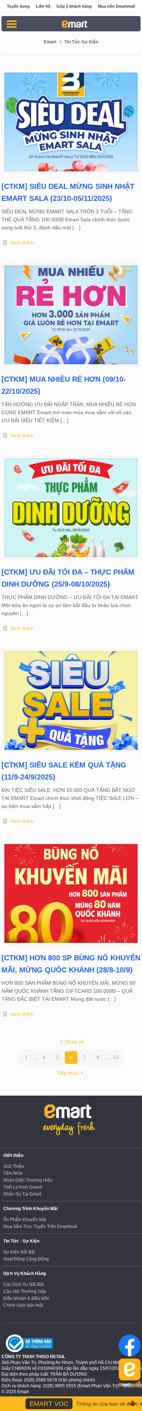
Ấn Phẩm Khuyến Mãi (24, 1219)
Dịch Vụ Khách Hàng (24, 1273)
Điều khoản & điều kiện (26, 1298)
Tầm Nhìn (13, 1173)
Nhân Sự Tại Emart (22, 1194)
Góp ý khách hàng (74, 6)
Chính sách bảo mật (23, 1305)
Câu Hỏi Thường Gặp (24, 1291)
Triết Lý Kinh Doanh (23, 1187)
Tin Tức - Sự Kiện (21, 1241)
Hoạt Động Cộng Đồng (26, 1259)
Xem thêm (22, 242)
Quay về (74, 1042)
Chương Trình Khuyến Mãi (30, 1208)
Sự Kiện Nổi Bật (19, 1252)
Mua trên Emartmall (116, 6)
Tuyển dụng (18, 6)
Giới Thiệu (13, 1166)
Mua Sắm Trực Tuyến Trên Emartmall (40, 1226)
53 (116, 1057)
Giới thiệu (13, 1155)
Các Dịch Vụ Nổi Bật (23, 1284)
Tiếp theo (67, 1073)
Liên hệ (43, 6)
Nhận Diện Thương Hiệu (27, 1180)
